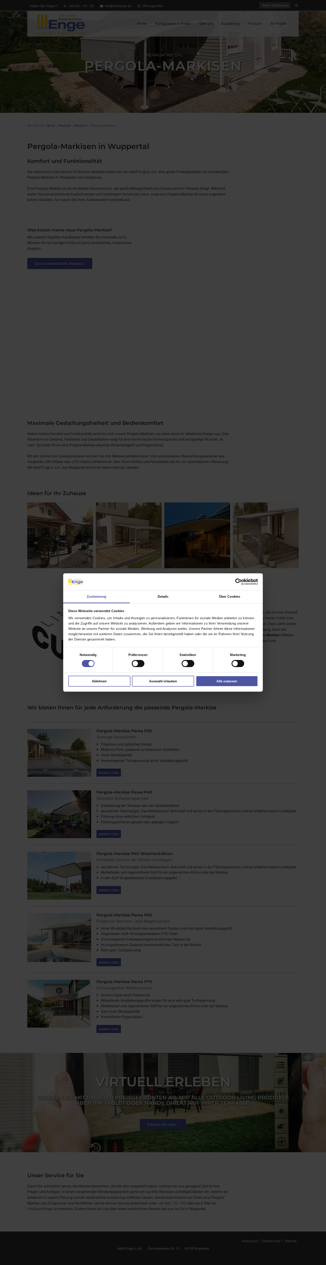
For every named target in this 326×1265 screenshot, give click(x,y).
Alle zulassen (226, 681)
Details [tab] (163, 596)
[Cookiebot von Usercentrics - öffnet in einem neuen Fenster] (238, 581)
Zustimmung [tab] (96, 596)
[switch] (138, 663)
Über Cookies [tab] (229, 596)
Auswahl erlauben (163, 681)
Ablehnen (99, 681)
